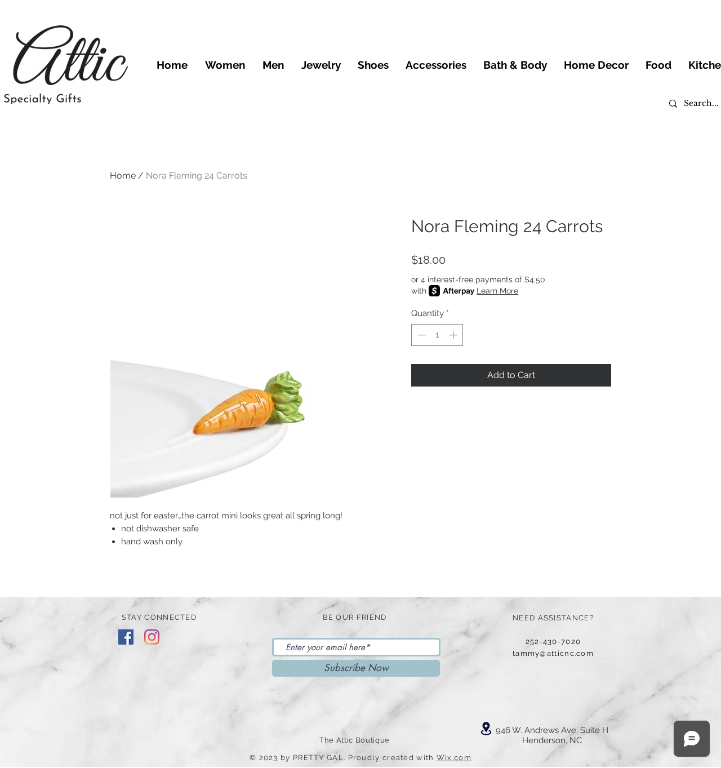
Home (123, 175)
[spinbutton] (437, 335)
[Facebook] (125, 637)
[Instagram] (151, 637)
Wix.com (454, 757)
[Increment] (454, 335)
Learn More (497, 290)
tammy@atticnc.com (553, 653)
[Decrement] (420, 335)
